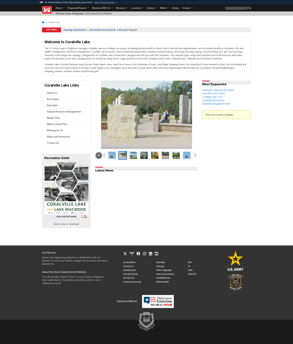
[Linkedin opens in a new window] (150, 253)
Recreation (53, 99)
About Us (52, 93)
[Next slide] (195, 155)
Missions (121, 8)
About (59, 8)
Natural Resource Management (64, 111)
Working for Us (55, 130)
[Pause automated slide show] (98, 155)
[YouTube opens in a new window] (156, 253)
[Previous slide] (104, 155)
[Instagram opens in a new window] (144, 253)
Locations (136, 8)
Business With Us (101, 8)
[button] (105, 2)
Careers (151, 8)
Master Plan (53, 118)
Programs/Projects (77, 8)
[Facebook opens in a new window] (138, 253)
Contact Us (53, 143)
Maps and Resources (58, 136)
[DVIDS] (132, 253)
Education (52, 105)
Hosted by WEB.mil (127, 301)
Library (175, 8)
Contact (186, 8)
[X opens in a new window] (125, 253)
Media (163, 8)
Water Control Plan (57, 124)
